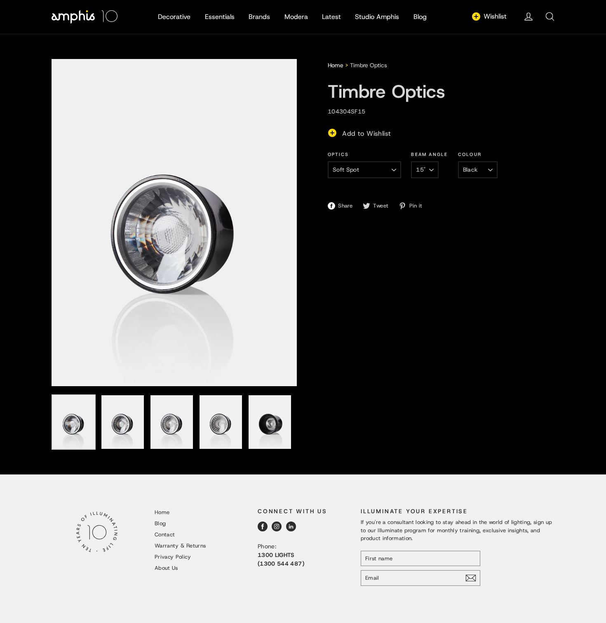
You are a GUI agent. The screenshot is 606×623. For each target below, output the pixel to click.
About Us (166, 567)
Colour (470, 154)
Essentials (220, 16)
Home (335, 65)
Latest (331, 16)
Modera (296, 16)
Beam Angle (429, 154)
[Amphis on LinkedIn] (291, 526)
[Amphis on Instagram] (277, 526)
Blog (420, 16)
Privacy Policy (173, 556)
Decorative (174, 16)
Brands (259, 16)
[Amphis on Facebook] (263, 526)
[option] (174, 222)
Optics (338, 154)
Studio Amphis (377, 16)
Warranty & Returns (180, 545)
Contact (165, 534)
